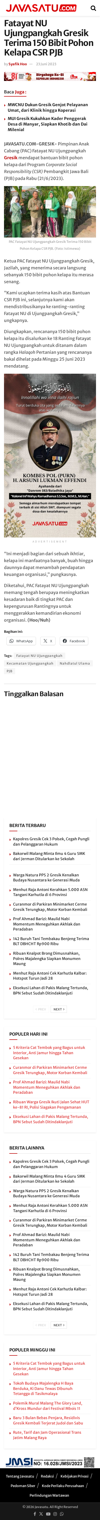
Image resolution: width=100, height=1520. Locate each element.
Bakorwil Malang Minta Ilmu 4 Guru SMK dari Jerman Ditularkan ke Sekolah (49, 856)
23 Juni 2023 (46, 64)
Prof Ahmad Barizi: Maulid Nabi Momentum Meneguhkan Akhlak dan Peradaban (46, 924)
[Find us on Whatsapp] (62, 1514)
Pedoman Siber (23, 1486)
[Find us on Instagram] (55, 1514)
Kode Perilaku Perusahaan (63, 1486)
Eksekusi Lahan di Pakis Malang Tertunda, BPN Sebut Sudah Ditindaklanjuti (50, 990)
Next (58, 1009)
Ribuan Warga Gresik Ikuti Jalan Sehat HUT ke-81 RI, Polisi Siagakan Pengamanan (51, 1105)
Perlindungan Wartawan (49, 1495)
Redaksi (47, 1476)
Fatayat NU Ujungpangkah (39, 656)
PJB (10, 671)
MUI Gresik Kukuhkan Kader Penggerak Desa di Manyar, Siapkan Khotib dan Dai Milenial (47, 124)
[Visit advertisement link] (50, 76)
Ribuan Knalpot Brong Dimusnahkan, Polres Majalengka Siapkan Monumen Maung (47, 958)
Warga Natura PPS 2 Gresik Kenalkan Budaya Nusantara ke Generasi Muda (46, 878)
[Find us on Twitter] (41, 1514)
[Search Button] (93, 8)
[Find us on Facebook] (35, 1514)
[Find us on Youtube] (48, 1514)
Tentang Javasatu (20, 1476)
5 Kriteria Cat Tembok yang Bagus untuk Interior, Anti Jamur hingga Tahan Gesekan (49, 1052)
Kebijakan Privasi (75, 1476)
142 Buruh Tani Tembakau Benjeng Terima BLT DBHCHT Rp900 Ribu (51, 941)
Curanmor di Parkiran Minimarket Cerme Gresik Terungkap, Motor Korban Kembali (50, 907)
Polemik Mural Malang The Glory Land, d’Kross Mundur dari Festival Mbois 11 (47, 1406)
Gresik (11, 157)
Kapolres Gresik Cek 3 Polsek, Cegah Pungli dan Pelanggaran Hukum (51, 842)
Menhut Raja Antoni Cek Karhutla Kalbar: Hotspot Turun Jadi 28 (50, 976)
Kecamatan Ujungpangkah (30, 663)
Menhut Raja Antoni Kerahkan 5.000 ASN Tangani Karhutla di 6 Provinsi (50, 892)
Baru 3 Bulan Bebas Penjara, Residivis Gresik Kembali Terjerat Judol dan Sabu (48, 1420)
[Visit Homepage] (41, 8)
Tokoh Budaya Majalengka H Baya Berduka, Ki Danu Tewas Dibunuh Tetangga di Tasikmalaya (43, 1388)
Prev (41, 1009)
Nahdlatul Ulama (75, 663)
